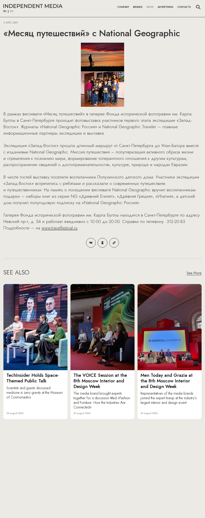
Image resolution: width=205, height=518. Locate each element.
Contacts (184, 7)
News (150, 7)
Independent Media (32, 6)
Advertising (165, 7)
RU (4, 11)
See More (194, 273)
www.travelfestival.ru (59, 228)
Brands (138, 7)
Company (123, 7)
